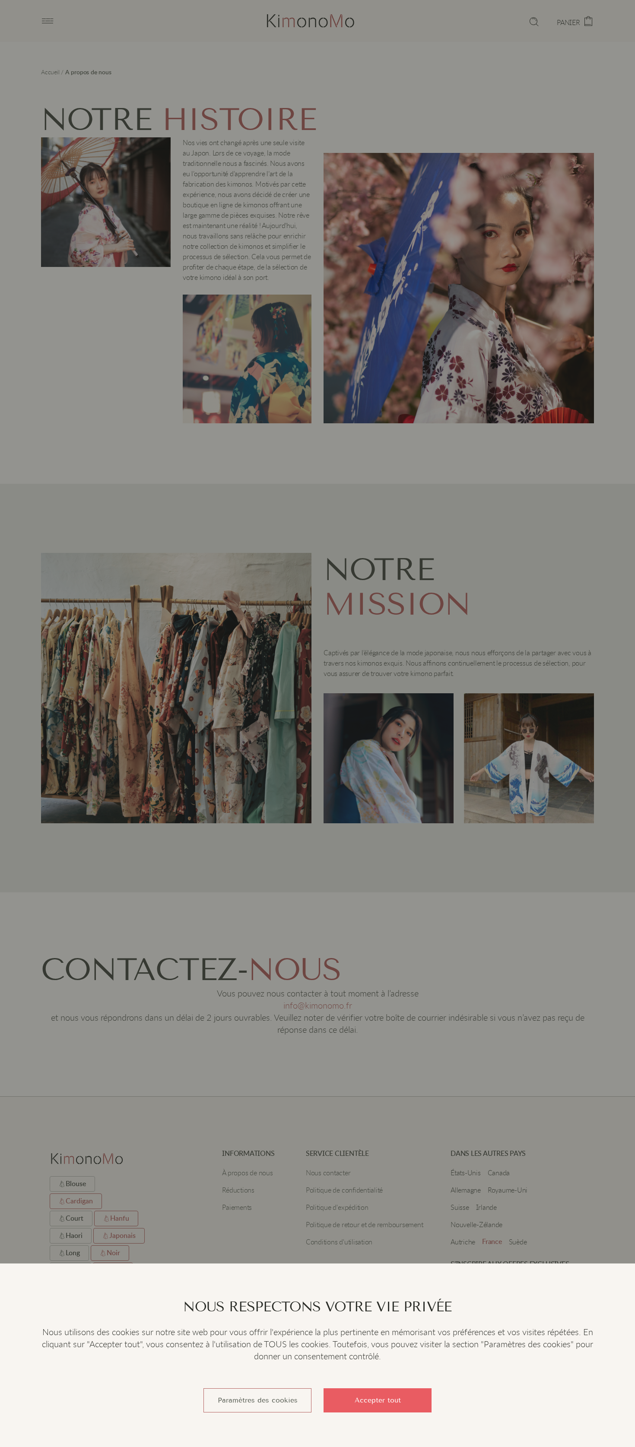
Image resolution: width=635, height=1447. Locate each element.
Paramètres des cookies (258, 1400)
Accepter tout (378, 1400)
